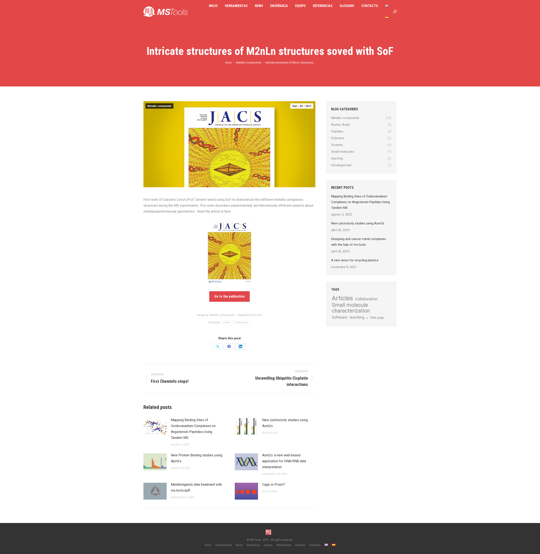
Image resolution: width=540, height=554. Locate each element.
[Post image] (155, 426)
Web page (377, 317)
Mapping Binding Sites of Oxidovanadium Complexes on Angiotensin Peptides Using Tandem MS (193, 429)
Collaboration (241, 322)
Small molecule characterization (351, 308)
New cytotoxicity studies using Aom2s (285, 423)
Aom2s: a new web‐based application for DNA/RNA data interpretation (284, 461)
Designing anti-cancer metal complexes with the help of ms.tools (358, 242)
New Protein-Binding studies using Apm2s (196, 458)
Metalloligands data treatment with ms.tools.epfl (196, 487)
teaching (357, 317)
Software (339, 317)
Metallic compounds (159, 106)
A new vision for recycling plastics (354, 260)
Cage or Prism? (273, 485)
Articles (227, 322)
